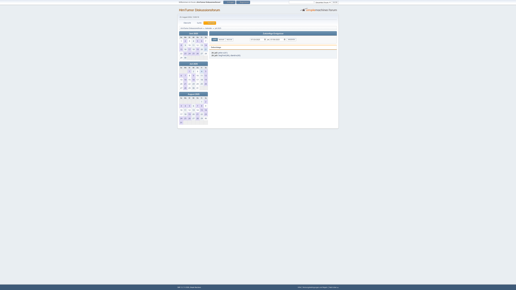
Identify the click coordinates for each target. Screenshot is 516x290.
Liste (214, 40)
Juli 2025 (193, 64)
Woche (229, 40)
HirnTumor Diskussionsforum (199, 10)
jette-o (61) (222, 53)
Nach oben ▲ (334, 287)
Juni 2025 (193, 33)
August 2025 (193, 94)
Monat (221, 40)
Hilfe (299, 287)
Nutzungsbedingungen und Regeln (315, 287)
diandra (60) (235, 55)
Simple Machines (195, 287)
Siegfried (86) (224, 55)
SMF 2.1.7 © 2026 (183, 287)
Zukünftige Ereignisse (273, 33)
